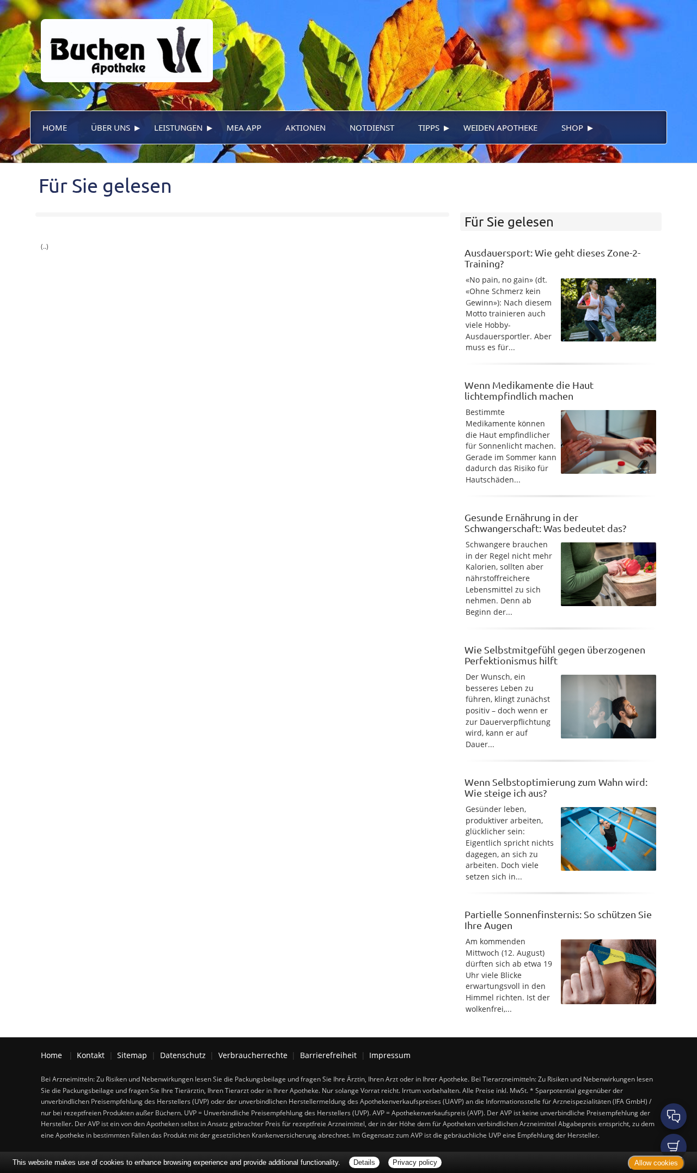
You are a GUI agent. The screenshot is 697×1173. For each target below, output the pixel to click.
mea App (244, 127)
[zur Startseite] (121, 40)
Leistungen (178, 127)
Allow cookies (656, 1163)
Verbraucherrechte (253, 1055)
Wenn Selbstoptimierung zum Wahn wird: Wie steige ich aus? (555, 787)
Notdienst (372, 127)
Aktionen (305, 127)
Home (54, 127)
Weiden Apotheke (500, 127)
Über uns (110, 127)
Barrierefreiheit (328, 1055)
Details (364, 1162)
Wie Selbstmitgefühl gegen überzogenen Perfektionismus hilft (554, 655)
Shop (572, 127)
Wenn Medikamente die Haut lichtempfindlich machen (529, 390)
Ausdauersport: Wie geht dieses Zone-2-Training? (552, 258)
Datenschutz (183, 1055)
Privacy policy (415, 1162)
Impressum (390, 1055)
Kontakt (91, 1055)
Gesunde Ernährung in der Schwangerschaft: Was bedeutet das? (545, 522)
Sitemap (132, 1055)
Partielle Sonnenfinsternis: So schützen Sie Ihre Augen (558, 919)
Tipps (428, 127)
